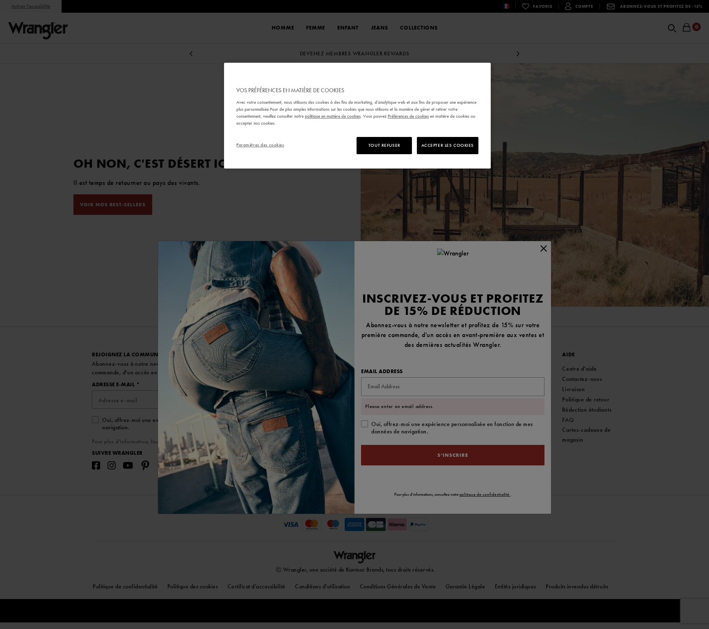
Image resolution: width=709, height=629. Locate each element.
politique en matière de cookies (333, 116)
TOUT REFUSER (384, 145)
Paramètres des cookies (260, 145)
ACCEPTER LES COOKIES (447, 145)
